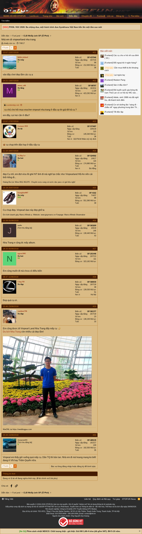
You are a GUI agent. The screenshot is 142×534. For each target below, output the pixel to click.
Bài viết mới (106, 51)
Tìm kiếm (5, 21)
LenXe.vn (34, 16)
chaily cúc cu (9, 43)
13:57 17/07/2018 (10, 121)
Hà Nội (93, 295)
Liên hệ (87, 499)
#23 (94, 121)
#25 (94, 188)
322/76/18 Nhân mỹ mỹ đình (84, 139)
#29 (94, 306)
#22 (94, 80)
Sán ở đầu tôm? (116, 85)
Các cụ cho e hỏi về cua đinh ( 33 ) (122, 56)
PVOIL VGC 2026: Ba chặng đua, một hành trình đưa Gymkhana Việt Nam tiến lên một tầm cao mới (55, 27)
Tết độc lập (114, 112)
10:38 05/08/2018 (10, 220)
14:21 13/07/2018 (10, 80)
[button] (65, 16)
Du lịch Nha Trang (12, 331)
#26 (94, 220)
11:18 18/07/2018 (10, 151)
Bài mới (60, 16)
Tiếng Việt (8, 499)
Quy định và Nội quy (102, 499)
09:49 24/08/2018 (10, 435)
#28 (94, 277)
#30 (94, 435)
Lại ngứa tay (115, 75)
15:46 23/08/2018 (10, 306)
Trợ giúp (116, 499)
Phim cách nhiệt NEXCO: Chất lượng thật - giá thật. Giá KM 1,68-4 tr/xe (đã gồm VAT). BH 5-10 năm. (73, 531)
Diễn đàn (73, 16)
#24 (94, 151)
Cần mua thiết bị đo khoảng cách (121, 69)
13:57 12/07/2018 (10, 52)
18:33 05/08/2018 (10, 249)
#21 (94, 52)
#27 (94, 249)
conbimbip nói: (13, 105)
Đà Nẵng (92, 168)
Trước (6, 48)
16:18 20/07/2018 (10, 188)
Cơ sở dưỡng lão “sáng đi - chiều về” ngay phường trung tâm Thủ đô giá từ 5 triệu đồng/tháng (121, 106)
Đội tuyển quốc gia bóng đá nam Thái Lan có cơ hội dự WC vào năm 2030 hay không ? (121, 91)
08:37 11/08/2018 (10, 277)
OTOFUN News (129, 499)
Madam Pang (115, 80)
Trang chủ (47, 16)
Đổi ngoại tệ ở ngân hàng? (121, 63)
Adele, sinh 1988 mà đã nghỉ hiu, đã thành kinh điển (122, 98)
